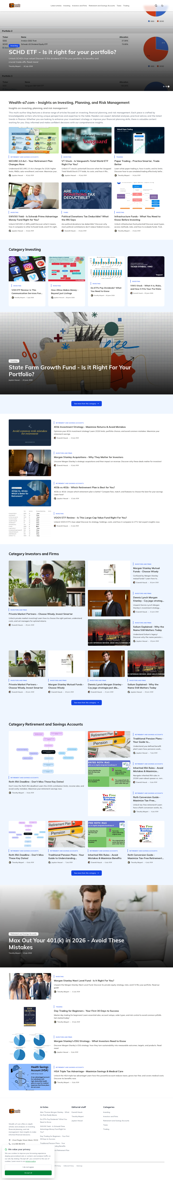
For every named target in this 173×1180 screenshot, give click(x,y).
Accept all (28, 1173)
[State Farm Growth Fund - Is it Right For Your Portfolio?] (86, 353)
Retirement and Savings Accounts (102, 6)
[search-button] (156, 5)
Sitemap (79, 1166)
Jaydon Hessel (14, 380)
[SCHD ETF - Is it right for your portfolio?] (86, 48)
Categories (108, 1107)
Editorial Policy (69, 1166)
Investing (66, 6)
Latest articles (56, 6)
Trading (126, 6)
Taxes (119, 6)
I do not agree (28, 1167)
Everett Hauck (77, 1112)
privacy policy (31, 1161)
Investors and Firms (79, 6)
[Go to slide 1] (164, 86)
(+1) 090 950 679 (18, 1144)
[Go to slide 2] (166, 86)
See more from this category (85, 404)
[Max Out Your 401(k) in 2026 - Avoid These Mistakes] (86, 926)
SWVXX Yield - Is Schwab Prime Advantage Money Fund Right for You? (53, 1129)
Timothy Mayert (15, 66)
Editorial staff (79, 1107)
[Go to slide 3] (168, 86)
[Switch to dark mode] (162, 6)
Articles (44, 1107)
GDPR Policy (56, 1166)
